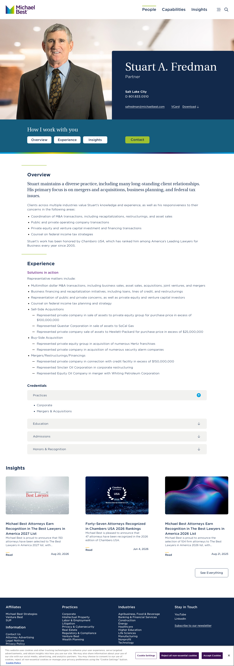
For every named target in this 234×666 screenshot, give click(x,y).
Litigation (68, 623)
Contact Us (13, 634)
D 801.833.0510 (137, 96)
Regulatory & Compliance (79, 633)
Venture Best (14, 617)
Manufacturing (128, 636)
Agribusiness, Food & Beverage (139, 614)
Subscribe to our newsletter (193, 625)
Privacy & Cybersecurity (78, 627)
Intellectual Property (76, 617)
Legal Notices (15, 640)
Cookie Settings (146, 655)
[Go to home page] (20, 9)
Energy (123, 623)
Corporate (69, 614)
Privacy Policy (15, 644)
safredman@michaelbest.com (145, 106)
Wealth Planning (73, 639)
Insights (199, 9)
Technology (126, 642)
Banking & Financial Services (137, 617)
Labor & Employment (76, 620)
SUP (8, 620)
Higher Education (130, 630)
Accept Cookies (212, 655)
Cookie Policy (13, 663)
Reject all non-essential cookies (179, 655)
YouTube (180, 614)
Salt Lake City (136, 91)
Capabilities (174, 9)
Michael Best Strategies (21, 614)
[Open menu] (218, 9)
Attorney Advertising (20, 637)
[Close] (228, 655)
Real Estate (69, 630)
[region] (117, 656)
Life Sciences (127, 633)
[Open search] (226, 9)
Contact (137, 140)
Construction (126, 620)
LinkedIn (180, 618)
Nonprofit (124, 639)
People (149, 9)
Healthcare (125, 627)
